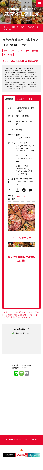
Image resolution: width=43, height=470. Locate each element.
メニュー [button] (21, 99)
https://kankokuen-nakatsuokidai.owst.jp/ (25, 182)
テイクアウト (8, 55)
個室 (27, 51)
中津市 (6, 51)
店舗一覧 (15, 27)
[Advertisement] (21, 404)
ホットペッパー (22, 196)
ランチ (20, 51)
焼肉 (23, 27)
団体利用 (35, 51)
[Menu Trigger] (39, 3)
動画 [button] (30, 99)
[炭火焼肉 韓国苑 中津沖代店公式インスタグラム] (18, 190)
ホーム (6, 27)
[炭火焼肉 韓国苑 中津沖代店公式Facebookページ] (24, 190)
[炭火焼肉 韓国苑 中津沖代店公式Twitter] (30, 190)
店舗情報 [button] (9, 99)
